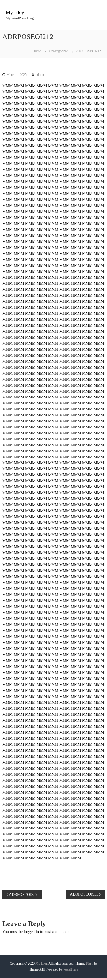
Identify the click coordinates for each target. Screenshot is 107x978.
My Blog (15, 12)
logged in (31, 932)
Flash (89, 963)
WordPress (70, 969)
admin (40, 75)
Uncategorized (58, 51)
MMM (7, 86)
